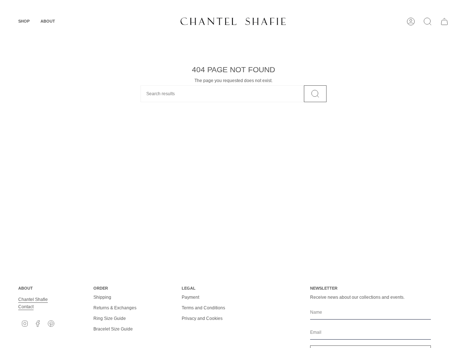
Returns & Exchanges (114, 307)
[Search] (315, 93)
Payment (190, 297)
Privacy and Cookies (202, 318)
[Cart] (444, 21)
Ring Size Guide (109, 318)
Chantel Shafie (33, 299)
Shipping (102, 297)
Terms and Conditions (203, 307)
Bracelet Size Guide (113, 329)
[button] (24, 21)
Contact (26, 306)
